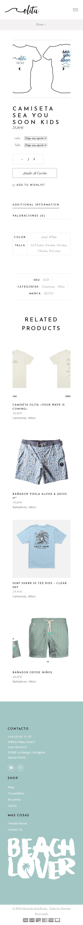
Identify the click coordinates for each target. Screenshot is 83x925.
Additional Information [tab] (36, 205)
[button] (29, 185)
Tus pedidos (16, 793)
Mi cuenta (14, 799)
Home (40, 24)
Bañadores (20, 507)
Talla (17, 145)
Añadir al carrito (35, 173)
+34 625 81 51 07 (20, 736)
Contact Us (15, 829)
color (17, 138)
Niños (61, 286)
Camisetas (48, 286)
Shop (11, 787)
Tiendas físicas (17, 823)
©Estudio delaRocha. (35, 908)
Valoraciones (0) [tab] (29, 216)
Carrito (12, 806)
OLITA (48, 293)
